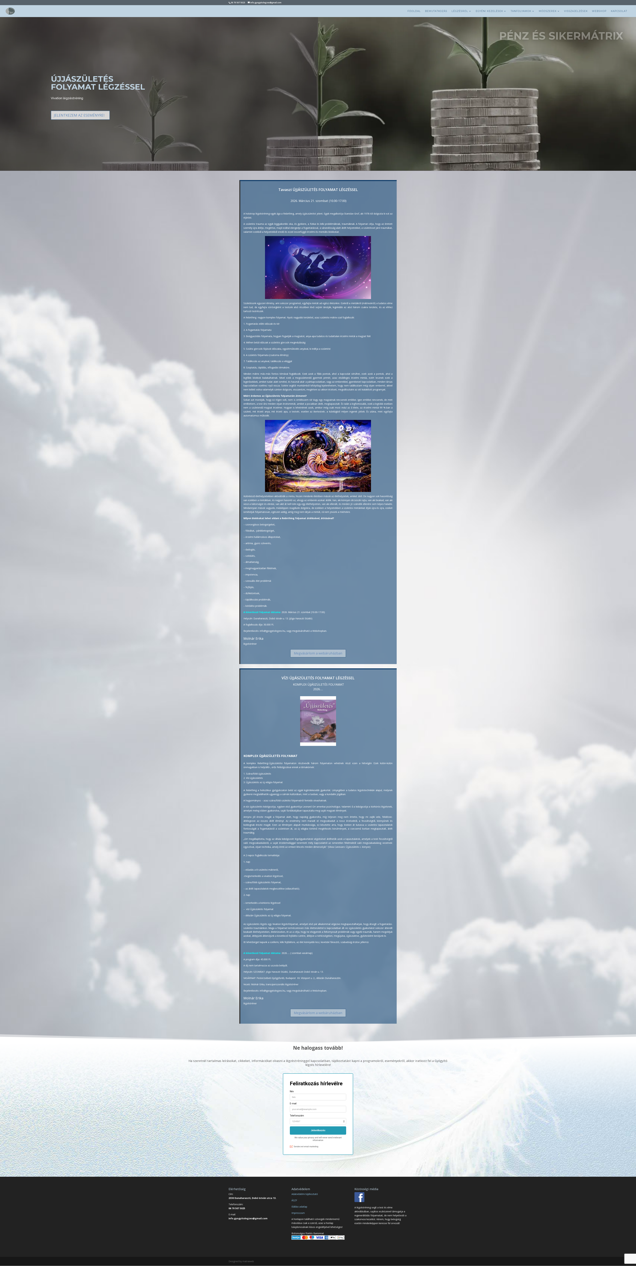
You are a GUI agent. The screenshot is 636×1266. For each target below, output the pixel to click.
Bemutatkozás (436, 11)
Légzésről (459, 11)
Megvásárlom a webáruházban (318, 653)
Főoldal (414, 11)
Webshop (599, 11)
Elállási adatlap (299, 1206)
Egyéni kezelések (489, 11)
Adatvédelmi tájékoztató (305, 1194)
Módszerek (547, 11)
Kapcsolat (619, 11)
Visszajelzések (576, 11)
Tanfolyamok (521, 11)
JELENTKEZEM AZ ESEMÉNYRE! (79, 115)
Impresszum (298, 1212)
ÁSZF (294, 1200)
